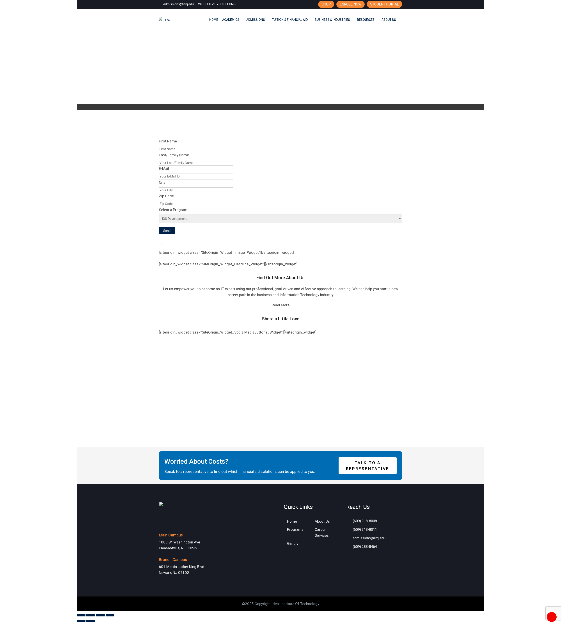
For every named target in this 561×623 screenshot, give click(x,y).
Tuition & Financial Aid (290, 19)
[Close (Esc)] (110, 615)
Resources (366, 19)
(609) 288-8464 (365, 547)
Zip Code (166, 196)
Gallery (292, 543)
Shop (326, 4)
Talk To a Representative (367, 465)
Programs (295, 529)
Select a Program (173, 210)
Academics (230, 19)
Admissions (255, 19)
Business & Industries (332, 19)
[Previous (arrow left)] (81, 621)
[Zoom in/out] (81, 615)
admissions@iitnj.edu (178, 4)
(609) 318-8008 (365, 521)
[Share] (100, 615)
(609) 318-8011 (365, 529)
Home (213, 19)
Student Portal (384, 4)
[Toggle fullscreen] (90, 615)
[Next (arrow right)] (90, 621)
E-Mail (164, 168)
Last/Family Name (174, 155)
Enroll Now (350, 4)
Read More (280, 305)
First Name (168, 141)
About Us (389, 19)
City (162, 182)
